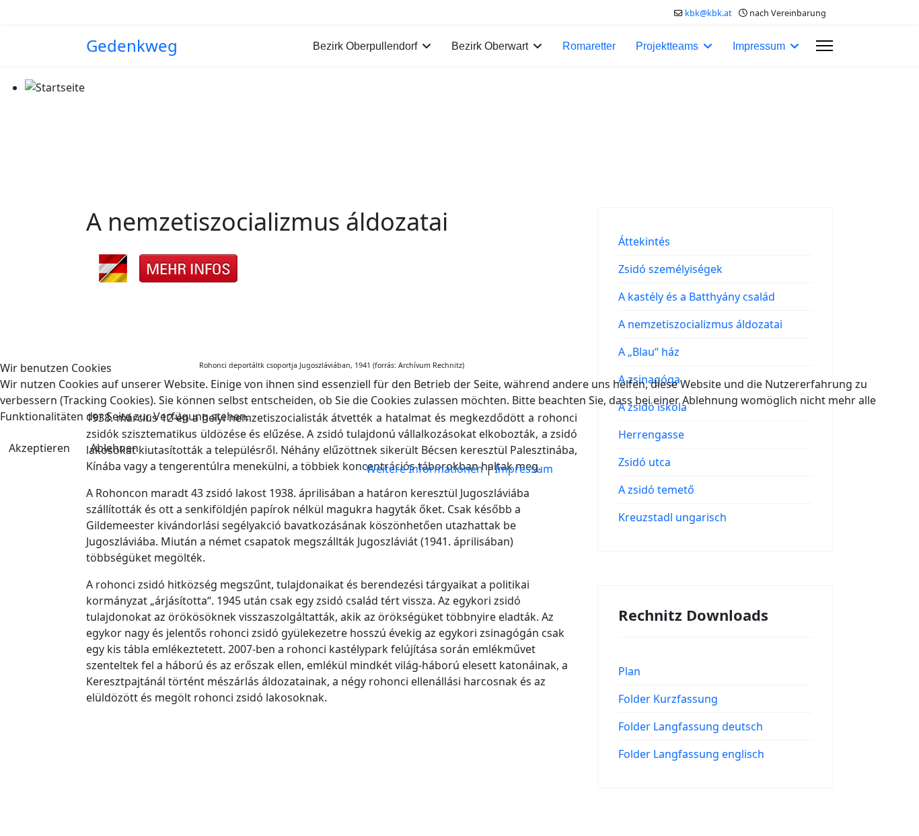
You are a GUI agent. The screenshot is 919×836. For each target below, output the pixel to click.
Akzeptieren (39, 448)
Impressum (523, 468)
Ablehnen (114, 448)
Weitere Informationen (424, 468)
